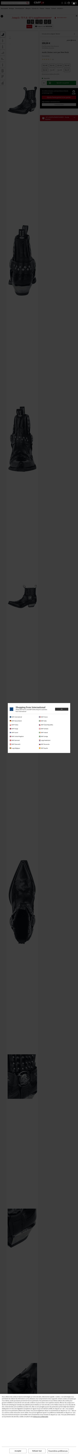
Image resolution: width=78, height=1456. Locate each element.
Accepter (18, 1451)
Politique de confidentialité (40, 1416)
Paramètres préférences (58, 1451)
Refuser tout (37, 1451)
